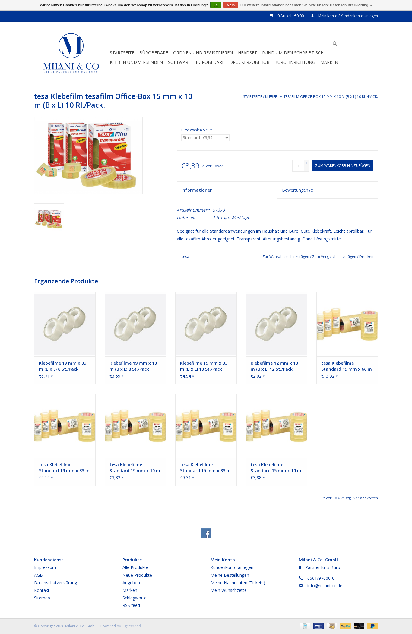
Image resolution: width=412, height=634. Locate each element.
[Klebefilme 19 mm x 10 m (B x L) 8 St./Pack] (135, 324)
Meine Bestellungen (230, 575)
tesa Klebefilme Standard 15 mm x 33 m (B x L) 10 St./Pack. (205, 468)
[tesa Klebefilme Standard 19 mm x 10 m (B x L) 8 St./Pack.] (135, 426)
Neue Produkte (137, 575)
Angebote (131, 582)
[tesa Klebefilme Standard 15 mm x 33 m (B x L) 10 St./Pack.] (206, 426)
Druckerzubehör (249, 62)
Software (179, 62)
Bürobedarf (210, 62)
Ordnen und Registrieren (203, 52)
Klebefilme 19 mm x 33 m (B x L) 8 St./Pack (62, 366)
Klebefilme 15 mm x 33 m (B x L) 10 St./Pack (203, 366)
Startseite (122, 52)
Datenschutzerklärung (55, 582)
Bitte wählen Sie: (196, 130)
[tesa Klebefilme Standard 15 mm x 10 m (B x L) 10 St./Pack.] (276, 426)
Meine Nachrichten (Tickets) (238, 582)
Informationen (197, 190)
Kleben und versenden (136, 62)
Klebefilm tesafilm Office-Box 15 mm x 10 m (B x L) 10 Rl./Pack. (321, 96)
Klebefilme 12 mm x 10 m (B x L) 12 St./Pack (274, 366)
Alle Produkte (135, 567)
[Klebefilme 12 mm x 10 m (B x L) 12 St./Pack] (276, 324)
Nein (231, 5)
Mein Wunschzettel (229, 590)
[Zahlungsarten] (304, 625)
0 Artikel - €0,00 (291, 15)
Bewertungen (297, 190)
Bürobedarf (153, 52)
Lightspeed (131, 626)
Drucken (366, 256)
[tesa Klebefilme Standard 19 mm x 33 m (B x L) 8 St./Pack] (65, 426)
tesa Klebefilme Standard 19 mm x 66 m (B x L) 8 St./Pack (346, 366)
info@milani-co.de (324, 585)
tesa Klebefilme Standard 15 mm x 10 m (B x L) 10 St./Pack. (276, 468)
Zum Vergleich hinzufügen (334, 256)
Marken (329, 62)
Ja (216, 5)
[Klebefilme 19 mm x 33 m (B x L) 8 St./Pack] (65, 324)
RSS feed (131, 605)
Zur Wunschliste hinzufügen (286, 256)
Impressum (45, 567)
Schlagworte (134, 598)
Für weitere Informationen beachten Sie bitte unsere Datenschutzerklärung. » (306, 5)
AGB (38, 575)
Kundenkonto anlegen (232, 567)
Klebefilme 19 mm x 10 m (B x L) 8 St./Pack (133, 366)
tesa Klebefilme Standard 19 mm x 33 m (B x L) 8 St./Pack (64, 468)
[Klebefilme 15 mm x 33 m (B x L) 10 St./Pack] (206, 324)
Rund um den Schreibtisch (293, 52)
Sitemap (42, 598)
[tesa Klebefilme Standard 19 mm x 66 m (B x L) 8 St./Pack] (347, 324)
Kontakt (41, 590)
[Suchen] (333, 44)
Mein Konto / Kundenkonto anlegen (347, 15)
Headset (247, 52)
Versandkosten (365, 498)
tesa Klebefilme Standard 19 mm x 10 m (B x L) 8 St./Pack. (134, 468)
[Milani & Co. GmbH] (71, 53)
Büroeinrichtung (294, 62)
